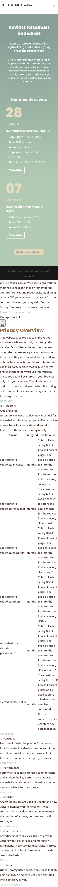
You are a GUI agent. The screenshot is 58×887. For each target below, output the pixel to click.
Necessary (9, 406)
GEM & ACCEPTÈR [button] (10, 884)
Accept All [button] (25, 312)
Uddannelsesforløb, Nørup (28, 131)
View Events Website (32, 162)
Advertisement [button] (9, 826)
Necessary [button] (6, 401)
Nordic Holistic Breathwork (19, 5)
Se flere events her (29, 252)
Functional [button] (6, 733)
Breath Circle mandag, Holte (25, 209)
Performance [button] (8, 763)
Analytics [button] (5, 792)
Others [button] (4, 860)
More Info (15, 170)
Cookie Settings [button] (9, 312)
